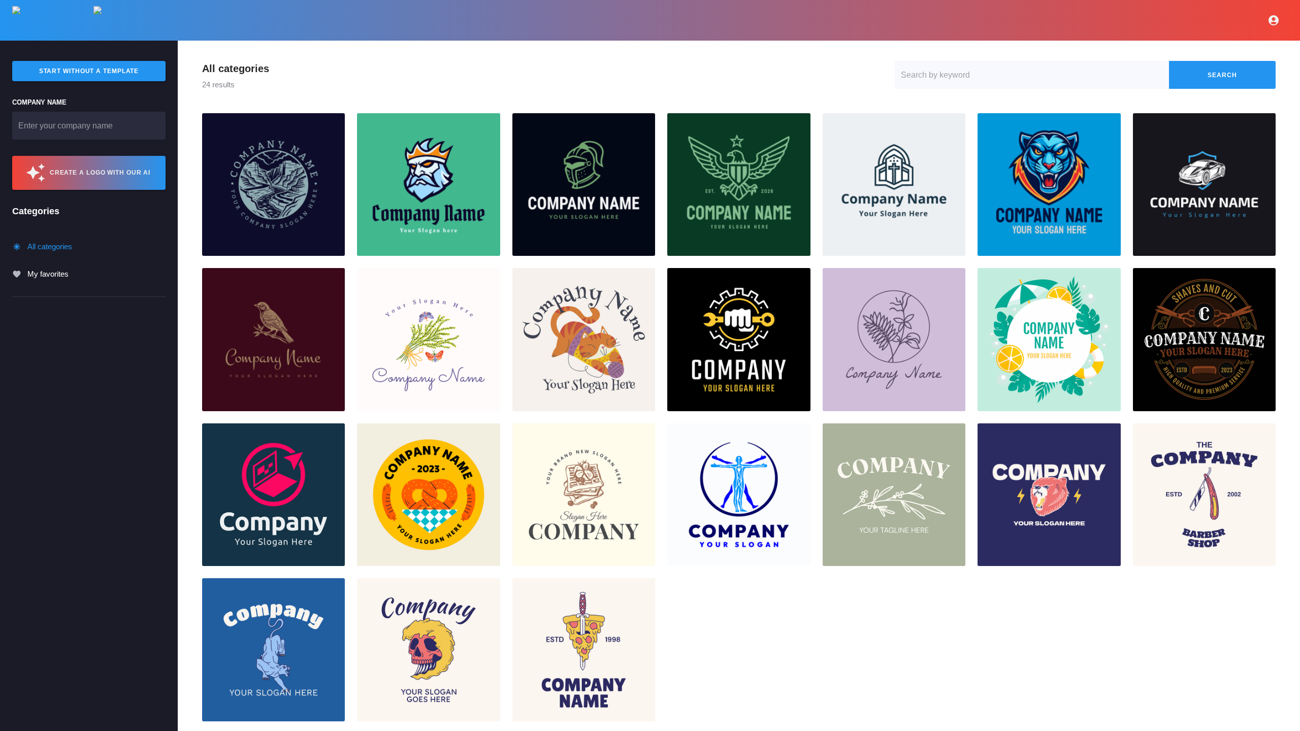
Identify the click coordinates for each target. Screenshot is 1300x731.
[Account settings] (1273, 20)
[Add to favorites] (333, 125)
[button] (273, 184)
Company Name (39, 102)
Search (1222, 75)
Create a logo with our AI (100, 172)
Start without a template (89, 71)
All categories (49, 246)
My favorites (48, 274)
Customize (274, 184)
